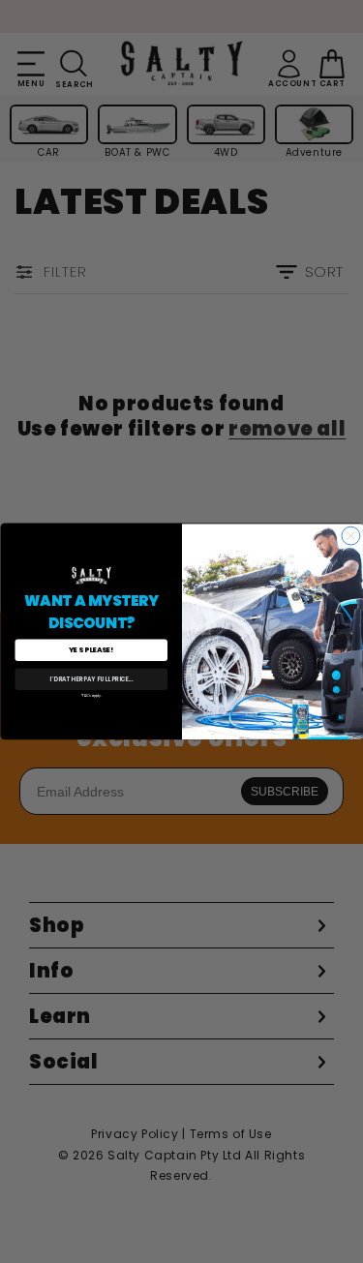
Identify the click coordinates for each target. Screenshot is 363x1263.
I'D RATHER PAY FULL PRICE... (91, 680)
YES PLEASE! (91, 651)
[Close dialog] (351, 535)
